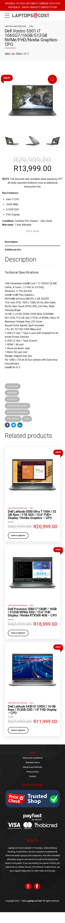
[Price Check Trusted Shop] (32, 798)
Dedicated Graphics (17, 412)
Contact (32, 776)
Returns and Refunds (32, 767)
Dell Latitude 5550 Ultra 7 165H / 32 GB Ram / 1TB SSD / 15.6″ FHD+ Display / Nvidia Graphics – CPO (32, 515)
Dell (32, 26)
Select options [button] (18, 535)
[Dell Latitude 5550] (32, 475)
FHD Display (13, 419)
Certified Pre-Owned (17, 406)
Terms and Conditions (32, 758)
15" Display (12, 386)
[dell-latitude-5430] (32, 670)
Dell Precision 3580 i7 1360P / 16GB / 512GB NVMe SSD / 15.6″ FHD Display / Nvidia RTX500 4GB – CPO (32, 612)
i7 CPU (27, 419)
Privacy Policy (33, 772)
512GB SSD (12, 399)
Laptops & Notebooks (15, 26)
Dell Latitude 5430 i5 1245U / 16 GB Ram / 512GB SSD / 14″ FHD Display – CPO (32, 710)
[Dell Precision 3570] (32, 572)
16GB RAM (12, 393)
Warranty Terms (33, 762)
